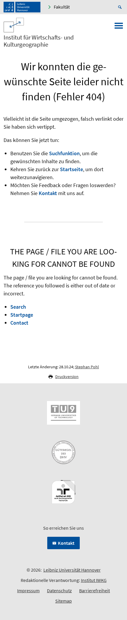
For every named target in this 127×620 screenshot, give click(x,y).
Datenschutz (59, 590)
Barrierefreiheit (94, 590)
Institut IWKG (94, 580)
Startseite (71, 169)
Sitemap (63, 601)
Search (18, 306)
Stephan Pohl (87, 366)
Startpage (21, 314)
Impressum (28, 590)
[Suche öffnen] (120, 7)
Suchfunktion (64, 153)
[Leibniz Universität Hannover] (22, 7)
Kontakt (48, 193)
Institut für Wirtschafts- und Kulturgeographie (39, 41)
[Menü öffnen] (118, 27)
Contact (19, 322)
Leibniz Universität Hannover (72, 570)
